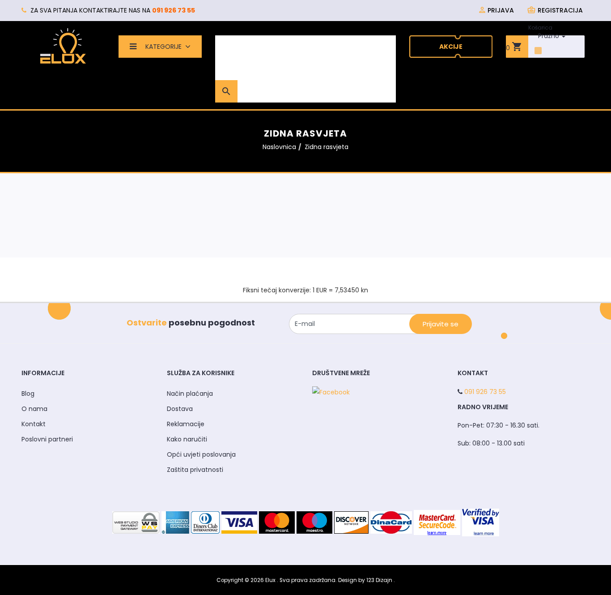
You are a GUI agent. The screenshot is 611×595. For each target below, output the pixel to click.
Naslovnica (279, 146)
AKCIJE (450, 46)
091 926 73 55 (173, 10)
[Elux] (63, 46)
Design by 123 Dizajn (366, 580)
